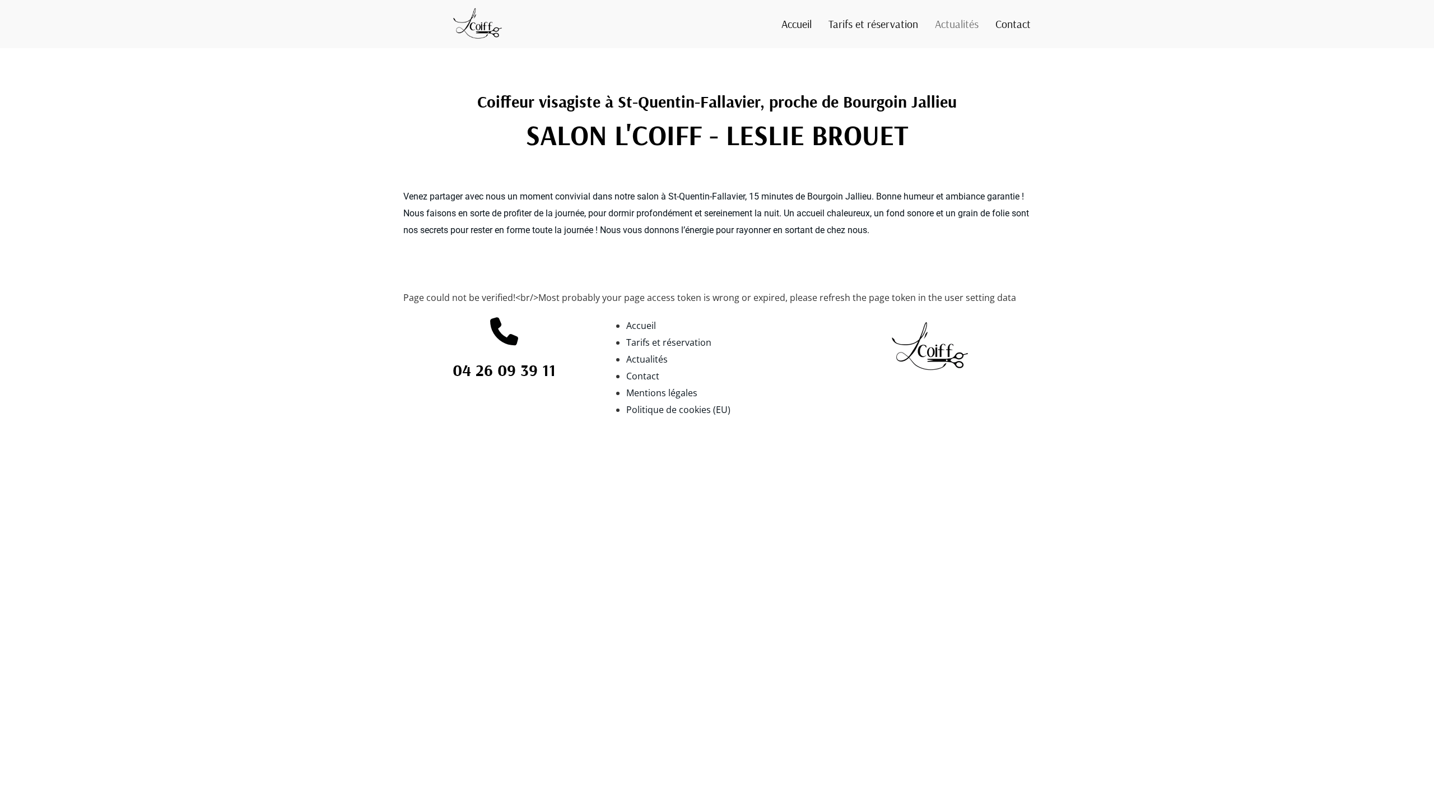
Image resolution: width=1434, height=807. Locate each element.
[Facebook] (620, 24)
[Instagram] (654, 24)
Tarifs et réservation (873, 24)
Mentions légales (661, 393)
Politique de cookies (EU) (678, 410)
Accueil (796, 24)
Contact (1013, 24)
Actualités (957, 24)
